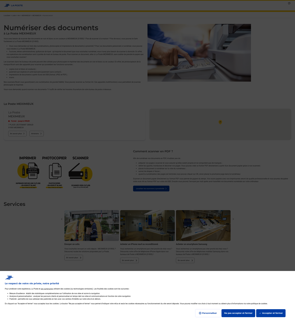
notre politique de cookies (256, 303)
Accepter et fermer (272, 313)
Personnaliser (209, 313)
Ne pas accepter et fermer (238, 313)
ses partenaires (47, 289)
